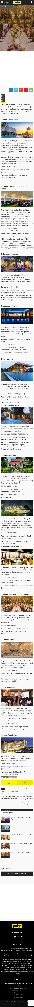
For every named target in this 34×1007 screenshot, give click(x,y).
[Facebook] (11, 937)
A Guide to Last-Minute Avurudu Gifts (22, 834)
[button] (31, 2)
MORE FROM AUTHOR (8, 813)
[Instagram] (18, 937)
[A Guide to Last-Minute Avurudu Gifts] (5, 837)
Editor (15, 44)
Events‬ (14, 789)
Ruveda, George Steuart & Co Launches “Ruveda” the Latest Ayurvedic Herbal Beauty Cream (25, 800)
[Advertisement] (17, 69)
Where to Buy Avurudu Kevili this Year (21, 843)
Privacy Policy (21, 1001)
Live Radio (7, 2)
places (3, 791)
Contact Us (13, 1001)
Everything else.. (5, 821)
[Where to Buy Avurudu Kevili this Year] (5, 846)
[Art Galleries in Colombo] (5, 828)
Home (6, 1001)
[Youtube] (21, 937)
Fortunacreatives (24, 1005)
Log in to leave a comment (17, 873)
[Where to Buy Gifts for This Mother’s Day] (5, 820)
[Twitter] (15, 937)
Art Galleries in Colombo (18, 826)
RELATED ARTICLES (8, 810)
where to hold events (12, 791)
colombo (8, 789)
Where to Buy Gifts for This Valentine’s (22, 852)
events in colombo (23, 789)
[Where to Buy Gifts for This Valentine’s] (5, 855)
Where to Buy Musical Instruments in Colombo (9, 797)
